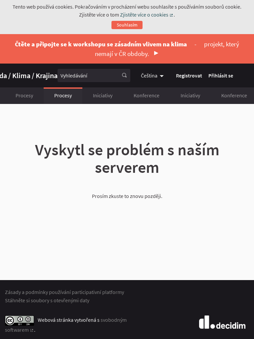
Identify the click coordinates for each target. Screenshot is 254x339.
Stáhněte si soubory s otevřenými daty (47, 300)
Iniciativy (102, 95)
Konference (146, 95)
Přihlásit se (220, 75)
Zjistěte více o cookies (147, 14)
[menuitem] (153, 75)
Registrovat (189, 75)
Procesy (24, 95)
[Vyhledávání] (124, 75)
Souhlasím (127, 25)
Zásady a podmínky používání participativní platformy (64, 292)
